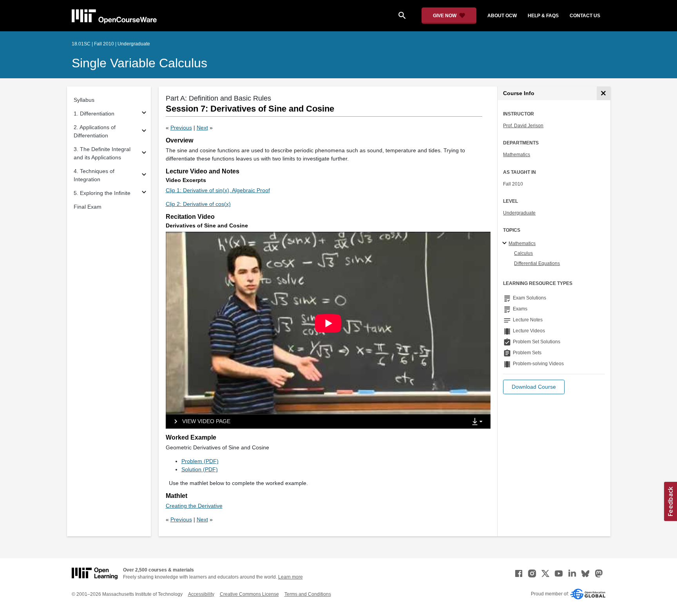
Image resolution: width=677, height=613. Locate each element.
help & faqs (543, 15)
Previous (181, 127)
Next (202, 127)
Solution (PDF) (199, 469)
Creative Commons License (249, 594)
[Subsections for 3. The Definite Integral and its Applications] (144, 153)
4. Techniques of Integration (94, 175)
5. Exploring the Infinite (102, 193)
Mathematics (516, 154)
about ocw (502, 15)
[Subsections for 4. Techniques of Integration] (144, 175)
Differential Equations (537, 263)
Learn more (290, 577)
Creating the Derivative (194, 506)
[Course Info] (603, 93)
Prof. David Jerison (523, 125)
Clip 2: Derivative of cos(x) (198, 204)
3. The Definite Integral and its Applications (102, 153)
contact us (585, 15)
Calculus (523, 253)
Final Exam (87, 207)
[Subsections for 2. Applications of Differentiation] (144, 131)
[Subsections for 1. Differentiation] (144, 113)
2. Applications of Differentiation (95, 131)
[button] (534, 387)
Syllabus (84, 100)
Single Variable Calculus (139, 63)
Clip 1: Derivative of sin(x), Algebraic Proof (218, 190)
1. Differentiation (94, 113)
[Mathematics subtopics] (505, 243)
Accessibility (201, 594)
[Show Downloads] (479, 422)
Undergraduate (519, 213)
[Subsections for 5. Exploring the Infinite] (144, 193)
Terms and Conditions (307, 594)
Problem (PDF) (200, 461)
